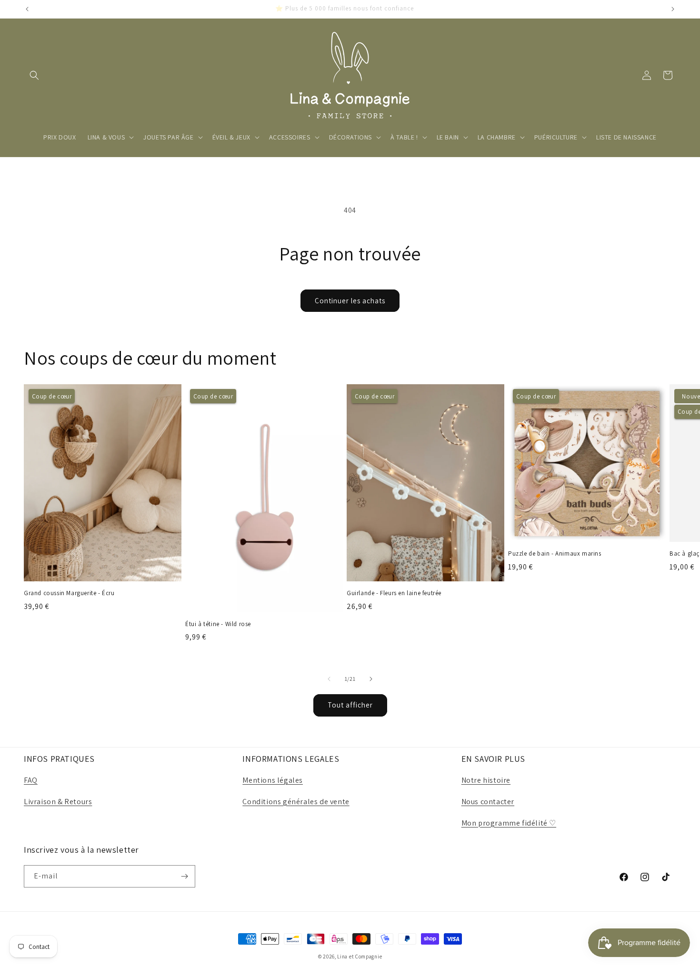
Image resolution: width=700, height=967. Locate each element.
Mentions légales (272, 780)
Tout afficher (350, 704)
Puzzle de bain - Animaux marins (554, 554)
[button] (34, 75)
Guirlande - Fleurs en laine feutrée (394, 593)
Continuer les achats (350, 300)
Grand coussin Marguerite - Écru (69, 593)
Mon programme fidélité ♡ (508, 823)
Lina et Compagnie (359, 956)
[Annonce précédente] (27, 9)
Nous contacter (487, 802)
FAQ (31, 780)
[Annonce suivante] (672, 9)
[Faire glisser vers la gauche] (329, 678)
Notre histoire (485, 780)
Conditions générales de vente (295, 802)
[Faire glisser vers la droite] (370, 678)
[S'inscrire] (184, 876)
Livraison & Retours (58, 802)
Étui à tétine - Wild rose (218, 624)
